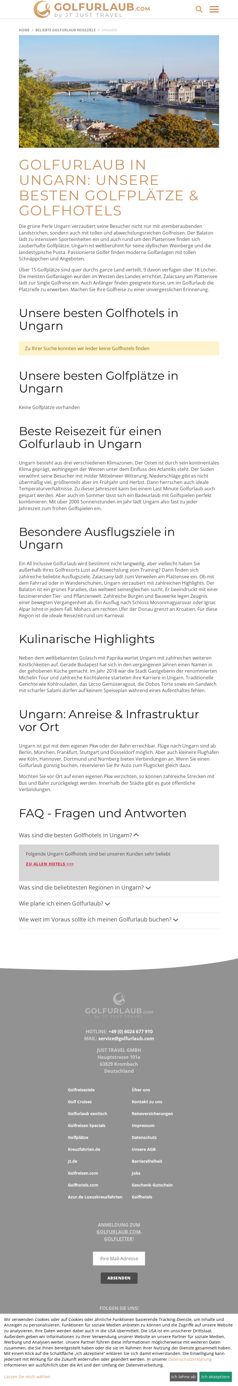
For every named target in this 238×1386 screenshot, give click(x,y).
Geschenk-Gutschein (152, 1185)
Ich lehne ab (183, 1376)
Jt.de (72, 1161)
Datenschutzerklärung (190, 1359)
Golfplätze (78, 1137)
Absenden (119, 1278)
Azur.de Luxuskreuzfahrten (95, 1197)
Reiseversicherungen (152, 1113)
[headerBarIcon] (214, 9)
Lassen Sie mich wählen (27, 1376)
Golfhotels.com (83, 1185)
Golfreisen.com (83, 1173)
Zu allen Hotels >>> (50, 864)
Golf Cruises (80, 1101)
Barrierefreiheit (147, 1161)
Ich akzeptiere (215, 1376)
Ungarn (109, 30)
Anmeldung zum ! (119, 1232)
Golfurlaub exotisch (87, 1113)
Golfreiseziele (81, 1089)
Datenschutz (144, 1137)
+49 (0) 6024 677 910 (131, 1031)
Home (24, 30)
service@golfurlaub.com (126, 1038)
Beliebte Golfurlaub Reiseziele (65, 30)
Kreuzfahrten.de (84, 1149)
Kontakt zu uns (147, 1101)
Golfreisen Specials (86, 1125)
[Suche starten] (199, 8)
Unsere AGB (144, 1149)
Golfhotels (142, 1197)
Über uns (141, 1089)
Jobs (136, 1173)
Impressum (143, 1125)
